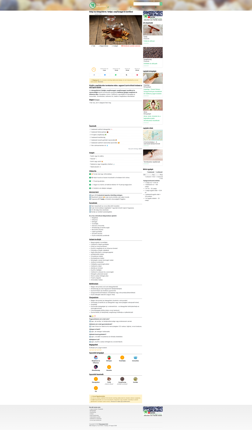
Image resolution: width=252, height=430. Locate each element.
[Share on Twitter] (126, 75)
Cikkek (157, 9)
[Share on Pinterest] (137, 75)
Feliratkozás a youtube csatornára (131, 46)
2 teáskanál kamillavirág (97, 137)
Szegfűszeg (122, 382)
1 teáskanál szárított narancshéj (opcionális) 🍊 (105, 143)
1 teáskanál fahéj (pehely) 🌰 (99, 132)
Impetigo (146, 85)
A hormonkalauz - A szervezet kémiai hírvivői (152, 143)
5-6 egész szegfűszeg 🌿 (98, 134)
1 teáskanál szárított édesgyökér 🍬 (101, 129)
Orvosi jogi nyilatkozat (95, 420)
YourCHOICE (100, 425)
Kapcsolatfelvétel (94, 415)
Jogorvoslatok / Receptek (96, 409)
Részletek (100, 81)
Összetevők (147, 9)
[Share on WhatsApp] (116, 75)
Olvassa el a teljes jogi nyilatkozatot (120, 401)
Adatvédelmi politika (95, 417)
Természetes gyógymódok (113, 8)
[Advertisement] (115, 57)
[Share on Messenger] (105, 75)
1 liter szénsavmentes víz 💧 (99, 145)
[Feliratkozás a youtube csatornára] (153, 16)
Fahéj (109, 382)
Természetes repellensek (152, 162)
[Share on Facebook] (94, 75)
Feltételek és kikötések (95, 418)
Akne (145, 112)
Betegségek (134, 9)
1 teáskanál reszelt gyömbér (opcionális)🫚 (103, 140)
